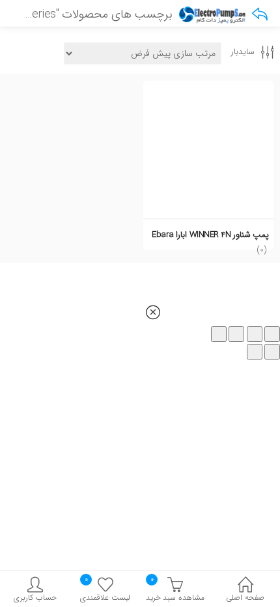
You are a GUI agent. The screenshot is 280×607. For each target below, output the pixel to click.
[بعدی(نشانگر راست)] (254, 352)
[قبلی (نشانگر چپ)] (272, 352)
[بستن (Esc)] (219, 334)
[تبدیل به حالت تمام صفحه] (254, 334)
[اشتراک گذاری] (236, 334)
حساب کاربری (35, 597)
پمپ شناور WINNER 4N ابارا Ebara (210, 235)
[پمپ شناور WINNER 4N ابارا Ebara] (208, 88)
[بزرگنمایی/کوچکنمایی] (272, 334)
